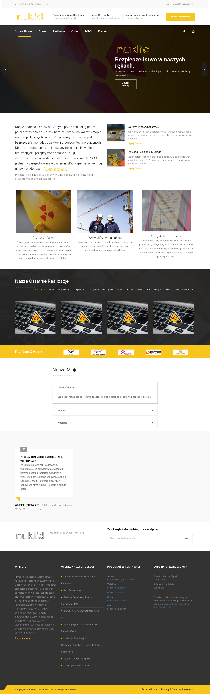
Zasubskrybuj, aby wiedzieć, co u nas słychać (133, 529)
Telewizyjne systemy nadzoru (180, 289)
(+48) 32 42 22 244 (116, 592)
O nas (74, 31)
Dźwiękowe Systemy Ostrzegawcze (66, 289)
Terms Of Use (149, 689)
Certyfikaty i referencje (166, 236)
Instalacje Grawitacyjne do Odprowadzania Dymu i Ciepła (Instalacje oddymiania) (81, 645)
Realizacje (59, 31)
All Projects (39, 289)
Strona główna (23, 31)
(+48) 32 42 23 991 (116, 587)
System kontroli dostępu (149, 289)
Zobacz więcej (23, 638)
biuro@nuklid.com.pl (183, 4)
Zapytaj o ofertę (180, 17)
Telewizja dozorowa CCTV (76, 665)
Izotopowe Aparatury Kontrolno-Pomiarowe (110, 289)
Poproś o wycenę (55, 168)
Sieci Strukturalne (72, 590)
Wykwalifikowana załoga (105, 238)
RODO (88, 31)
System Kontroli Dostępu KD (77, 658)
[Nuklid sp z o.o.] (30, 15)
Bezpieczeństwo (44, 238)
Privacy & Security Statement (177, 689)
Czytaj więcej (134, 143)
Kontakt (102, 31)
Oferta (42, 31)
